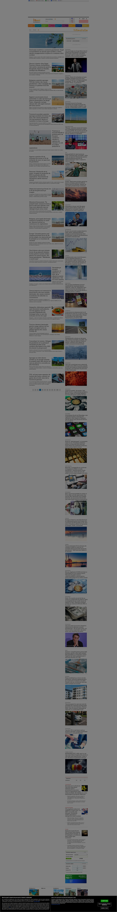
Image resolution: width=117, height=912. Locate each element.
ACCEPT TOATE (104, 900)
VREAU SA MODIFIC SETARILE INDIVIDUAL (104, 904)
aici (9, 907)
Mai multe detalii (37, 901)
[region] (58, 904)
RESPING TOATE (104, 908)
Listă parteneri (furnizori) (55, 904)
